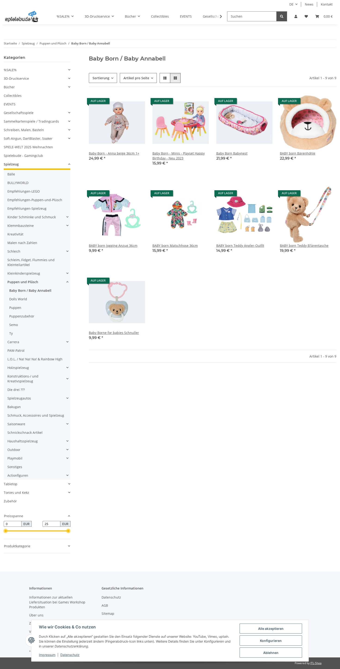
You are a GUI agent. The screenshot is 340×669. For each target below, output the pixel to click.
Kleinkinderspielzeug (23, 273)
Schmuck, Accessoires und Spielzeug (35, 415)
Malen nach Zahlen (22, 243)
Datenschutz (70, 655)
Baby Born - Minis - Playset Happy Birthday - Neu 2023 (178, 155)
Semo (13, 325)
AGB (105, 605)
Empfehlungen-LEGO (23, 191)
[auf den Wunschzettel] (137, 102)
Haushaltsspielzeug (22, 441)
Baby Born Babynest (231, 153)
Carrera (13, 342)
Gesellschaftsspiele (19, 113)
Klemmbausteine (20, 225)
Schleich (13, 251)
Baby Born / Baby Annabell (30, 290)
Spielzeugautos (19, 398)
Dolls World (18, 299)
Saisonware (16, 424)
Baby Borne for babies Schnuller (114, 332)
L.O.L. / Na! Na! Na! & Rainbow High (34, 359)
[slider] (5, 531)
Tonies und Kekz (16, 492)
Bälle (11, 174)
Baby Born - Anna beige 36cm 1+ (114, 153)
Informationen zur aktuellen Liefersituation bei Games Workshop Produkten (57, 602)
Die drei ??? (16, 389)
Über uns (36, 615)
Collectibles (13, 95)
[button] (296, 16)
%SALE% (10, 70)
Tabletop (10, 484)
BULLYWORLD (17, 183)
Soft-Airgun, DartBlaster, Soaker (28, 138)
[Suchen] (281, 16)
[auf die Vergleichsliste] (125, 102)
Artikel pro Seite (136, 78)
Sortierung (101, 78)
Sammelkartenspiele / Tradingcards (31, 121)
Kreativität (15, 234)
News (309, 4)
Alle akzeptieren (271, 629)
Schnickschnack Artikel (25, 432)
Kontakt (327, 4)
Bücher (9, 87)
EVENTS (9, 104)
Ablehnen (270, 653)
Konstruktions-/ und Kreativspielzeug (22, 378)
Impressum (47, 655)
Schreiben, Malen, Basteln (24, 130)
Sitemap (108, 613)
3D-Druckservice (16, 78)
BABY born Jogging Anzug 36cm (113, 245)
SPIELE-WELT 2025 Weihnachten (28, 147)
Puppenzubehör (21, 316)
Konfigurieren (271, 641)
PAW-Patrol (16, 350)
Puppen (15, 307)
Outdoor (13, 449)
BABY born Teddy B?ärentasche (304, 245)
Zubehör (10, 501)
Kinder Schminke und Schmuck (31, 217)
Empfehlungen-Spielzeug (26, 208)
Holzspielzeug (18, 367)
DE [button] (291, 4)
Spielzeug (11, 164)
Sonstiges (14, 467)
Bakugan (14, 407)
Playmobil (14, 458)
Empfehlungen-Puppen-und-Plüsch (34, 200)
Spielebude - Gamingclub (23, 155)
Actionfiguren (17, 475)
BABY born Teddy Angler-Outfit (240, 245)
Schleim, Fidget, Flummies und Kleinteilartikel (31, 262)
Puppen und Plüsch (22, 282)
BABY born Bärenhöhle (297, 153)
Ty (11, 333)
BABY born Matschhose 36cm (175, 245)
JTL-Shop (315, 663)
